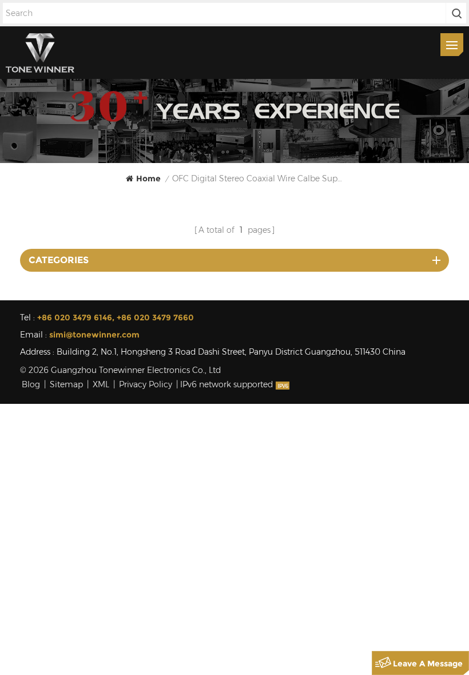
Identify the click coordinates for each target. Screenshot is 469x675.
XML (101, 384)
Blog (31, 384)
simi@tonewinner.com (94, 334)
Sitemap (66, 384)
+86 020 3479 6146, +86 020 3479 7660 (115, 317)
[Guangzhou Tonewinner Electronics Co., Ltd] (40, 53)
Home (148, 178)
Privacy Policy (145, 384)
